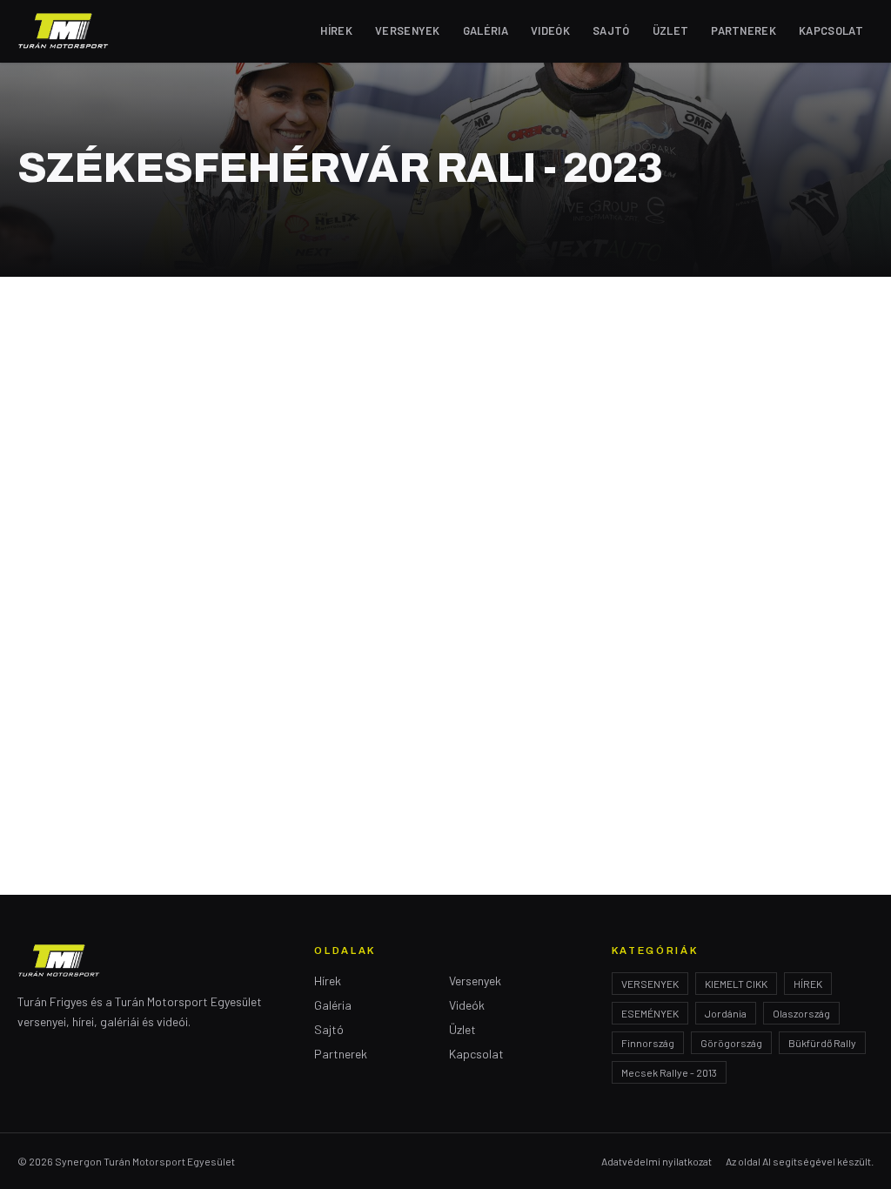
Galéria (485, 30)
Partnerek (743, 30)
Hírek (336, 30)
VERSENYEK (650, 983)
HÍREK (808, 983)
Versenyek (407, 30)
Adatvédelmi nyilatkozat (656, 1161)
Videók (550, 30)
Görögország (731, 1043)
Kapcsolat (831, 30)
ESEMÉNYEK (650, 1013)
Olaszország (801, 1013)
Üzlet (671, 30)
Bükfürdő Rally (822, 1043)
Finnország (647, 1043)
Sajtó (611, 30)
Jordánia (726, 1013)
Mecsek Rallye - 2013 (669, 1072)
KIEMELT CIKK (736, 983)
